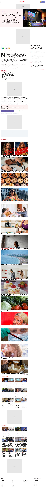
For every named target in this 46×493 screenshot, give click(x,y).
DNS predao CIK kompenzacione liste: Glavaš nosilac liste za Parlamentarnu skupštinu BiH (24, 406)
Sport (13, 480)
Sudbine (13, 484)
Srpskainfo (8, 110)
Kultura (13, 486)
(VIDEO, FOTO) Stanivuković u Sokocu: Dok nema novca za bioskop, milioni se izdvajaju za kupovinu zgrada (24, 455)
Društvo (2, 484)
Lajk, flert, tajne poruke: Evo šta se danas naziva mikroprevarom (38, 62)
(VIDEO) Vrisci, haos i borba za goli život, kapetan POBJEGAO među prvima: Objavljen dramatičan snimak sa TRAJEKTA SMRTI (38, 57)
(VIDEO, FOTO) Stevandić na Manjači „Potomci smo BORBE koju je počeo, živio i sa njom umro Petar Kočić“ (18, 445)
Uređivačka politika (23, 489)
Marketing (7, 489)
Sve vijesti (2, 480)
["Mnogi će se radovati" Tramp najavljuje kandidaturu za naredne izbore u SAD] (24, 380)
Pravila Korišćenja (12, 489)
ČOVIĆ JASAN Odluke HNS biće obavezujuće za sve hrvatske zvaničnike (8, 78)
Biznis (2, 485)
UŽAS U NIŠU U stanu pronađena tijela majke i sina (37, 66)
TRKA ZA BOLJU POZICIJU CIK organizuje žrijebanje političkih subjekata (23, 396)
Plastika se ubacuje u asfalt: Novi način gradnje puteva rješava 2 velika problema (38, 52)
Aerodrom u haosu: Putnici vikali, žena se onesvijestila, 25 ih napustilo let (38, 48)
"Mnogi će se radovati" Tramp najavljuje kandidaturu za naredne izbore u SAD (24, 385)
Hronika (2, 486)
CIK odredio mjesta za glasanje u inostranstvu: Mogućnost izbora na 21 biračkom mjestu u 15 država (11, 405)
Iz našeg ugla (25, 481)
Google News (22, 110)
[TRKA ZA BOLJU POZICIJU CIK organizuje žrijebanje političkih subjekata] (24, 390)
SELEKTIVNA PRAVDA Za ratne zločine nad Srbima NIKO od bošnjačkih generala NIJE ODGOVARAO (17, 455)
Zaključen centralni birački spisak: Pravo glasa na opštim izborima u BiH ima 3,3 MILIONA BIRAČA (18, 385)
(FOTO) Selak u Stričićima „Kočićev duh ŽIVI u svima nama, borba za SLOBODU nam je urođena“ (11, 445)
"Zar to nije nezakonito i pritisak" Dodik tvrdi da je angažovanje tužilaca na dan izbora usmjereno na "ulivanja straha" (5, 396)
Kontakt (18, 489)
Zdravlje (13, 481)
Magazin (13, 485)
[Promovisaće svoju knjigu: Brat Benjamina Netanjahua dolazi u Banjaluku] (5, 429)
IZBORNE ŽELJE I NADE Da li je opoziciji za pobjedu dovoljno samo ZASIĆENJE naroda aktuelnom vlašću (11, 435)
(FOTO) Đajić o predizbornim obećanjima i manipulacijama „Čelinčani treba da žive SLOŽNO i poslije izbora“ (24, 445)
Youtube (36, 484)
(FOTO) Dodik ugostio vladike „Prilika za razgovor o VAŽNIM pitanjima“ (5, 445)
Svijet (1, 482)
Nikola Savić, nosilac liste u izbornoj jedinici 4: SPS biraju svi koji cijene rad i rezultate (11, 396)
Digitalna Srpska (25, 480)
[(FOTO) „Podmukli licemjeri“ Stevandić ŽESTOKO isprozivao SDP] (5, 450)
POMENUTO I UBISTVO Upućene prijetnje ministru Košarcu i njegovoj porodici (24, 435)
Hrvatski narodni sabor (5, 113)
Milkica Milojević (5, 45)
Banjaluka (24, 482)
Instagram (36, 482)
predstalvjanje (16, 113)
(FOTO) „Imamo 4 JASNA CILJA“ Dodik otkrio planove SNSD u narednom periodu (11, 455)
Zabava (13, 482)
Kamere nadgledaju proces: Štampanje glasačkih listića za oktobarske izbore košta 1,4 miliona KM (18, 406)
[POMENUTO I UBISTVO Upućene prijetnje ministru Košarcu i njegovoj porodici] (24, 429)
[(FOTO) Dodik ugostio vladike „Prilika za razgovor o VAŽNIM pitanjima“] (5, 439)
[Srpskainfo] (23, 1)
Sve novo (42, 69)
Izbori (11, 113)
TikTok (36, 485)
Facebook (36, 480)
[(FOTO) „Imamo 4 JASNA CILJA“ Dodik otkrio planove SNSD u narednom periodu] (11, 450)
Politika (3, 11)
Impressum (2, 489)
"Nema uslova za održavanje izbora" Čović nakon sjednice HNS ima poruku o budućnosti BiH (5, 385)
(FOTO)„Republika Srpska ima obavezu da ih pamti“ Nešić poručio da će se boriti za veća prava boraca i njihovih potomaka (17, 435)
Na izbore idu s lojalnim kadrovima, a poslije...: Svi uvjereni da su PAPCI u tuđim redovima (5, 406)
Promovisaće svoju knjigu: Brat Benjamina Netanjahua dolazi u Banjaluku (4, 435)
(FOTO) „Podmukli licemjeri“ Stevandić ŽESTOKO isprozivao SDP (5, 455)
